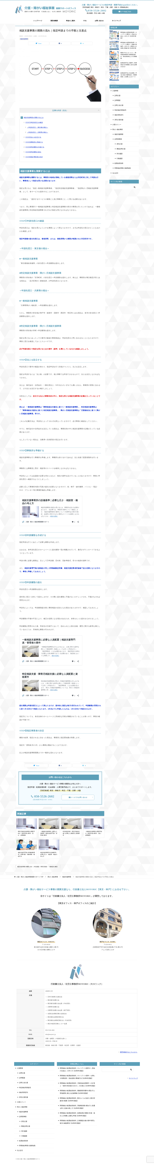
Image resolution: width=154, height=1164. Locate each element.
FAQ (84, 20)
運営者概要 (54, 20)
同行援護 (119, 153)
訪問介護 (117, 95)
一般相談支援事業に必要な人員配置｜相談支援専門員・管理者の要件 (48, 833)
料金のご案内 (70, 20)
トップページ (37, 20)
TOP (30, 877)
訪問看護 (117, 100)
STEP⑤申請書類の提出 (33, 152)
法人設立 (115, 173)
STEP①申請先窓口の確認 (34, 122)
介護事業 (115, 91)
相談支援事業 (24, 39)
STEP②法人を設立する (33, 137)
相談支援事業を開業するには (33, 117)
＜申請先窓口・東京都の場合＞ (37, 127)
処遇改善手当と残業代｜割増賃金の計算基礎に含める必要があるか (128, 64)
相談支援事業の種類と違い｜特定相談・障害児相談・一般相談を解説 (37, 866)
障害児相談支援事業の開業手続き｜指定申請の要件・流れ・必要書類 (26, 833)
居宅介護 (119, 144)
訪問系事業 (118, 139)
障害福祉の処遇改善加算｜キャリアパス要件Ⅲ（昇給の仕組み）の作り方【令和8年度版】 (128, 35)
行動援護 (119, 158)
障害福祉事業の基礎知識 (123, 168)
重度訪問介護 (121, 149)
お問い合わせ (99, 20)
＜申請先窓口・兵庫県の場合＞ (37, 132)
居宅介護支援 (119, 120)
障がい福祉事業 (117, 129)
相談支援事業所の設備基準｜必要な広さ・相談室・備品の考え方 (48, 854)
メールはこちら (126, 11)
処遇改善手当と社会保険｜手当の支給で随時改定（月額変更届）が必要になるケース (128, 75)
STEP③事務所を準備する (34, 142)
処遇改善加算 (119, 163)
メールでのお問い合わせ (79, 797)
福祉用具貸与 (119, 115)
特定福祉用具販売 (120, 110)
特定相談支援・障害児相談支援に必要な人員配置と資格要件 (71, 833)
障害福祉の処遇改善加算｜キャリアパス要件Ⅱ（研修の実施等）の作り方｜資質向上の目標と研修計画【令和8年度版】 (128, 45)
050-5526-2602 (44, 796)
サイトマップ (116, 20)
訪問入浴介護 (119, 105)
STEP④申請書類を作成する (34, 147)
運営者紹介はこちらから (128, 1052)
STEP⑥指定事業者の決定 (34, 157)
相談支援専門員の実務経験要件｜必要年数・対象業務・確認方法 (26, 854)
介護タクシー (116, 124)
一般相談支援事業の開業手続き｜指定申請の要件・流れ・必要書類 (93, 833)
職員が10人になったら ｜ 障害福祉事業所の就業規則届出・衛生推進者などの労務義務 (128, 55)
